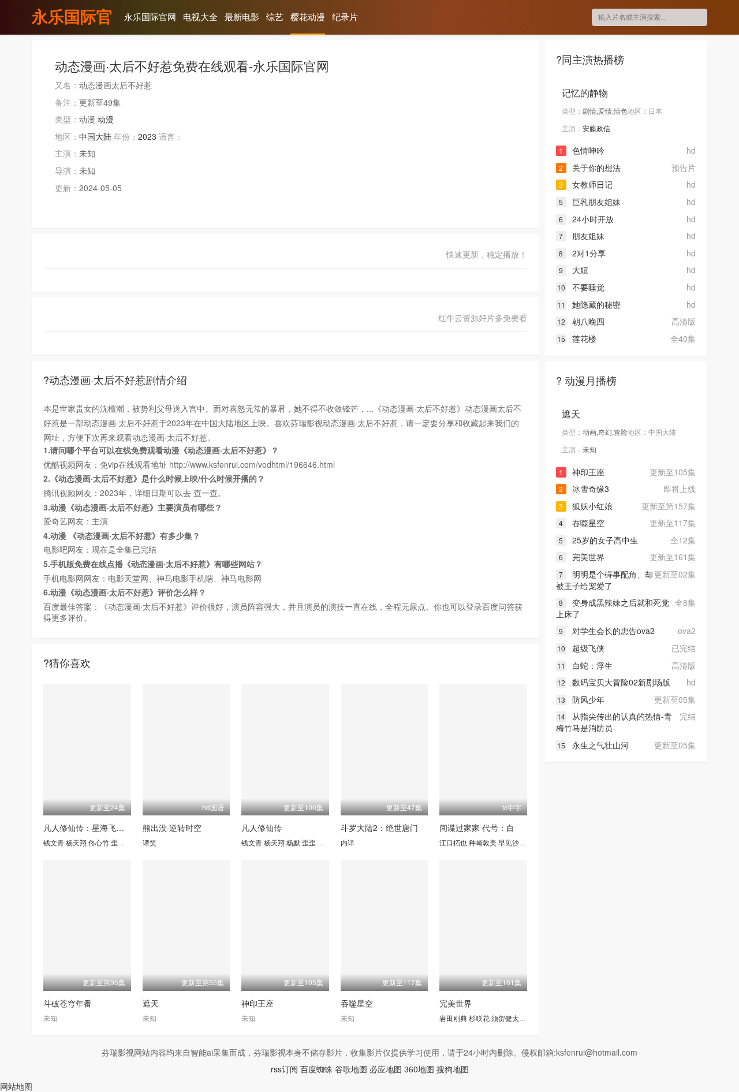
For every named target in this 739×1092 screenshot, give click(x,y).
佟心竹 (98, 842)
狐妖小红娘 (586, 506)
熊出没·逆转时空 (172, 827)
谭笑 (149, 842)
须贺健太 (505, 1018)
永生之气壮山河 (593, 745)
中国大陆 (95, 136)
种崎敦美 (483, 842)
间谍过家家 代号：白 (476, 827)
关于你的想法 (590, 167)
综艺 (274, 16)
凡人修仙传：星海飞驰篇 (87, 827)
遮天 (151, 1003)
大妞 (573, 269)
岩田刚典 (453, 1018)
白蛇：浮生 (585, 665)
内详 (347, 842)
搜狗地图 (452, 1069)
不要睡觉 (580, 287)
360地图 (419, 1069)
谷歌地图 (351, 1069)
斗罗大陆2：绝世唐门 (379, 827)
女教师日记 (586, 184)
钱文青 (53, 842)
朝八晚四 (580, 321)
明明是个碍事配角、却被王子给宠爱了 (604, 579)
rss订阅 (284, 1069)
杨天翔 (76, 842)
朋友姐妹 (581, 235)
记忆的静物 (585, 92)
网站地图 (16, 1086)
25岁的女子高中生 (598, 540)
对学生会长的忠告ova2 (607, 630)
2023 (147, 136)
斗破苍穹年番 (67, 1003)
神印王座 (257, 1003)
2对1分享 (582, 253)
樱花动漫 (307, 16)
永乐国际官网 (72, 18)
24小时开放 (586, 219)
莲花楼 (576, 338)
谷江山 (328, 842)
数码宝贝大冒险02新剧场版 (613, 682)
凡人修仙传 (261, 827)
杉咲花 (479, 1018)
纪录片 (345, 16)
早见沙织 (512, 842)
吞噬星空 (357, 1003)
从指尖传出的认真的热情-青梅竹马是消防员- (614, 721)
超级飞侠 (580, 648)
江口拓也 (453, 842)
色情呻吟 (581, 150)
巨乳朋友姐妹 (590, 201)
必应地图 (386, 1069)
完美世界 (455, 1003)
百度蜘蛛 (316, 1069)
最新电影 (242, 16)
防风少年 (580, 699)
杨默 (293, 842)
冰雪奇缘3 (584, 488)
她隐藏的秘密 (589, 304)
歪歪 (118, 842)
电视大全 (200, 16)
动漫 (106, 119)
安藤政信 (596, 128)
